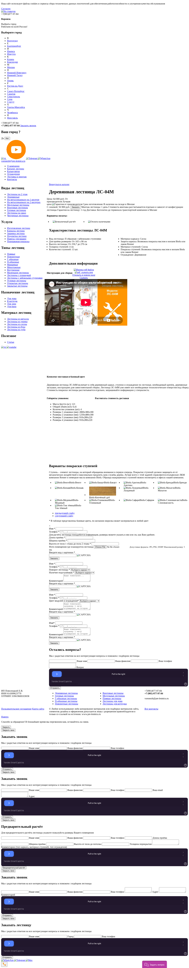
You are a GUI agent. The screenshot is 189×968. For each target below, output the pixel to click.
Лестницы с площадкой (19, 275)
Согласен (5, 8)
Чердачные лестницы (17, 215)
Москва (11, 67)
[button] (154, 964)
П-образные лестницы (66, 701)
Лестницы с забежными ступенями (25, 278)
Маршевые (12, 264)
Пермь (10, 80)
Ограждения (13, 174)
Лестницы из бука (16, 327)
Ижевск (11, 51)
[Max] (29, 960)
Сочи (9, 99)
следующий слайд (64, 516)
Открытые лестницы (17, 283)
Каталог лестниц (15, 168)
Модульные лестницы (18, 205)
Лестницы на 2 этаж (17, 194)
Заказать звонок (28, 125)
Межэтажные (14, 267)
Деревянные (13, 197)
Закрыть (6, 727)
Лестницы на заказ (16, 213)
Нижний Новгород (16, 72)
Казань (10, 59)
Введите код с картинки (62, 552)
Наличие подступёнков (61, 572)
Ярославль (12, 118)
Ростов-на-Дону (15, 86)
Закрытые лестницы (17, 286)
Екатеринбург (14, 46)
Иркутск (11, 54)
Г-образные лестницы (66, 698)
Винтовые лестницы (17, 207)
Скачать (84, 277)
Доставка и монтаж (17, 176)
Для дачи (11, 304)
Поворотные (13, 256)
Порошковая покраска (18, 241)
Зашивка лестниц (16, 233)
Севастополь (13, 96)
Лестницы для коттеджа (115, 704)
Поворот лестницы (59, 569)
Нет (7, 138)
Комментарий (56, 581)
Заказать (76, 207)
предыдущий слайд (64, 513)
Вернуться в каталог (59, 184)
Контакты (12, 179)
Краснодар (12, 62)
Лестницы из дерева (17, 321)
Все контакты (151, 709)
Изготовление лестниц (18, 228)
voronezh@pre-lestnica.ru (13, 161)
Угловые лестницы (16, 280)
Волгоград (12, 40)
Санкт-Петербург (16, 91)
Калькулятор (13, 171)
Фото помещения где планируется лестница (71, 547)
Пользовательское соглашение (16, 709)
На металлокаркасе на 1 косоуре (23, 199)
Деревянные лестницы (66, 693)
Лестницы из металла (18, 319)
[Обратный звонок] (4, 964)
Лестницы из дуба (16, 329)
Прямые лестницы (112, 698)
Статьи (10, 342)
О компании (13, 166)
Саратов (11, 94)
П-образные (13, 262)
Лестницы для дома (112, 701)
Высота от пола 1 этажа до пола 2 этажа (70, 543)
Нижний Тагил (14, 75)
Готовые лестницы (16, 210)
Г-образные (13, 259)
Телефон (54, 531)
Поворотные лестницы (66, 704)
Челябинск (12, 112)
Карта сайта (38, 709)
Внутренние (13, 270)
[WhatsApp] (7, 960)
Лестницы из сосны (17, 324)
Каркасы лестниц (16, 231)
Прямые (11, 254)
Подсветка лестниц (17, 236)
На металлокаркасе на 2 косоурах (23, 202)
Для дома (11, 298)
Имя (52, 528)
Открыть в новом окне (83, 275)
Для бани (11, 306)
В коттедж (12, 301)
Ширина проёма (58, 540)
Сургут (10, 102)
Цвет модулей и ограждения (64, 601)
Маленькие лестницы (18, 272)
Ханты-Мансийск (16, 107)
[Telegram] (20, 960)
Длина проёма (57, 537)
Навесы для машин (16, 239)
